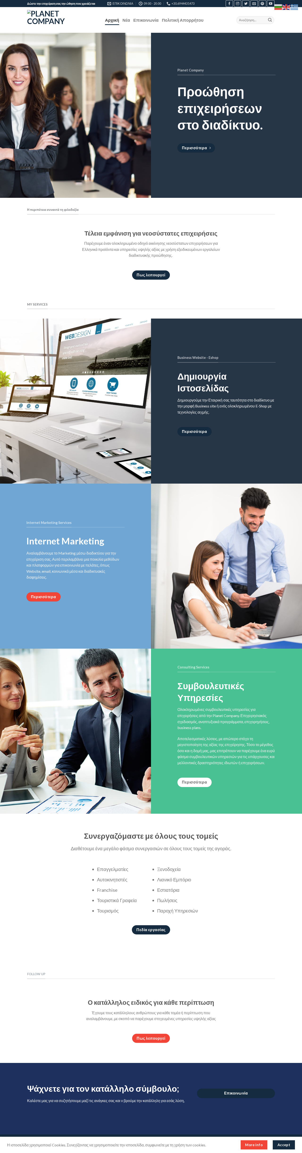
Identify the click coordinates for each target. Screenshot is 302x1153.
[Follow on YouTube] (270, 3)
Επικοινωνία (146, 20)
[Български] (278, 6)
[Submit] (270, 20)
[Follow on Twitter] (246, 3)
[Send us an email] (254, 3)
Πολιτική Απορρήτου (182, 20)
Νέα (126, 20)
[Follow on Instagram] (237, 3)
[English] (286, 6)
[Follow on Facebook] (229, 3)
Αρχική (112, 20)
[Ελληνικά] (294, 6)
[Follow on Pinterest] (262, 3)
